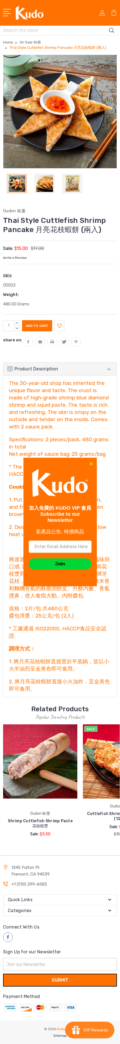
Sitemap (60, 1036)
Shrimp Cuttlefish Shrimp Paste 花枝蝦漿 (40, 823)
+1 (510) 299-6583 (29, 884)
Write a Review (15, 258)
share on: (12, 340)
